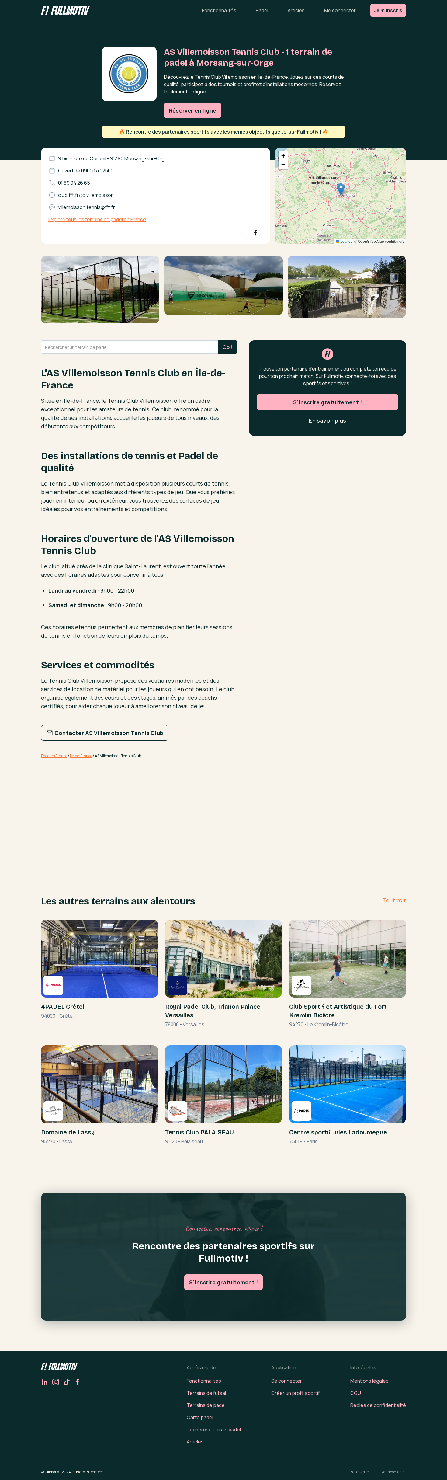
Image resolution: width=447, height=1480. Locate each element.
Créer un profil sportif (295, 1393)
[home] (65, 10)
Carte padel (200, 1417)
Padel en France (54, 755)
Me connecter (340, 10)
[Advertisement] (139, 811)
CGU (355, 1393)
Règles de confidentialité (378, 1405)
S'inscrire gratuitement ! (327, 402)
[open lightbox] (100, 292)
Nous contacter (393, 1472)
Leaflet (345, 241)
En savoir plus (327, 420)
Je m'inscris (388, 10)
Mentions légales (369, 1380)
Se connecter (286, 1380)
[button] (341, 189)
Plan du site (359, 1472)
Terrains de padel (206, 1405)
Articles (296, 10)
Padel (262, 10)
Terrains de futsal (206, 1393)
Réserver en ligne (192, 110)
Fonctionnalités (219, 10)
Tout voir (394, 900)
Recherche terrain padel (214, 1429)
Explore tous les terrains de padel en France (97, 219)
